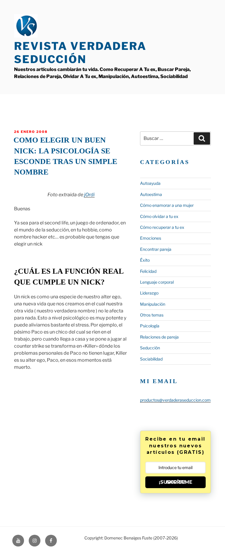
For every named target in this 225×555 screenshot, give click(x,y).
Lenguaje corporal (157, 282)
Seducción (150, 347)
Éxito (145, 260)
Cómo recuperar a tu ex (162, 227)
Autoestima (151, 194)
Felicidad (148, 271)
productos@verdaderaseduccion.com (175, 399)
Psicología (149, 325)
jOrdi (89, 194)
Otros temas (151, 314)
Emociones (150, 238)
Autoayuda (150, 183)
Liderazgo (149, 292)
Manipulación (152, 304)
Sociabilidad (151, 358)
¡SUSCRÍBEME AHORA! (175, 482)
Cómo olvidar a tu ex (159, 216)
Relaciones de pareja (159, 336)
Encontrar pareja (155, 249)
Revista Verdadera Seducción (80, 53)
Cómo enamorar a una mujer (167, 205)
